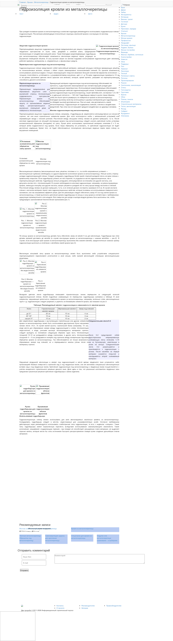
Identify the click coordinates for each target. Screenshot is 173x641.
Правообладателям (113, 605)
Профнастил (126, 40)
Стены (123, 87)
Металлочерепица (128, 35)
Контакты (60, 605)
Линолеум (125, 71)
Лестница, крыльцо (128, 45)
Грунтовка (125, 92)
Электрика (125, 116)
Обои (123, 97)
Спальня (124, 31)
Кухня (123, 26)
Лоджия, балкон (127, 47)
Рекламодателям (88, 605)
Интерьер (124, 17)
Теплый (124, 73)
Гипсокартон (126, 90)
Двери (123, 10)
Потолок (124, 78)
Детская (124, 24)
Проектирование (127, 80)
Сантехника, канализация (131, 85)
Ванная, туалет (127, 19)
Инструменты (126, 14)
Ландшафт (125, 43)
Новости (124, 59)
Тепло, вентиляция (128, 106)
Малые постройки (128, 50)
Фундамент (125, 113)
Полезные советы (128, 76)
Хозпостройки (126, 57)
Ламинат (124, 68)
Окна (123, 61)
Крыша (123, 33)
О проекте (60, 608)
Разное (124, 83)
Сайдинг (124, 111)
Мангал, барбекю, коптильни (132, 54)
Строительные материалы (131, 104)
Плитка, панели (127, 99)
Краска (123, 94)
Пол (122, 66)
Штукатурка (125, 101)
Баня (123, 7)
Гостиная (124, 21)
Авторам (84, 608)
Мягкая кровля (126, 38)
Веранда (124, 52)
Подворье (125, 64)
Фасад (123, 108)
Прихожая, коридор (128, 28)
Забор (123, 12)
